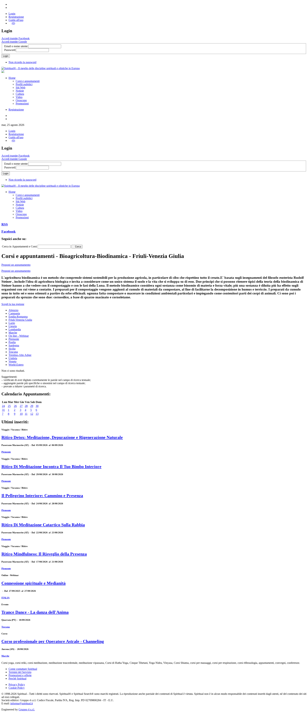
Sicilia (12, 348)
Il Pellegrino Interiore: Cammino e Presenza (42, 495)
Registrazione (16, 16)
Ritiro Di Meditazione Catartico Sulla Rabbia (43, 524)
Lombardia (15, 329)
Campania (14, 313)
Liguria (13, 326)
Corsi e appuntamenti (28, 81)
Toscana (13, 351)
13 (37, 413)
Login (12, 13)
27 (21, 405)
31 (3, 409)
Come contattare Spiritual (23, 668)
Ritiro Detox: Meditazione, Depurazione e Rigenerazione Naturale (62, 437)
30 (37, 405)
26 (15, 405)
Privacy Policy (17, 684)
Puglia (12, 342)
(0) (13, 23)
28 (26, 405)
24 (3, 405)
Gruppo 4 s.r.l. (27, 709)
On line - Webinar (19, 335)
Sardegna (14, 345)
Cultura (20, 93)
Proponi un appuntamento (15, 264)
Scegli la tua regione (12, 304)
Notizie (20, 90)
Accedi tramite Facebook (15, 38)
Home (12, 77)
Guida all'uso (16, 20)
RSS (4, 224)
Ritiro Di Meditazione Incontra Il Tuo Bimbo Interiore (51, 466)
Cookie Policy (17, 687)
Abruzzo (13, 310)
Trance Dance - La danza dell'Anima (35, 612)
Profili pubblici (24, 84)
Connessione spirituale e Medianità (33, 583)
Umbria (13, 358)
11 (26, 413)
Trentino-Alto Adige (20, 355)
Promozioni (22, 103)
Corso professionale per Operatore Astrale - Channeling (52, 641)
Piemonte (14, 339)
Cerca (78, 246)
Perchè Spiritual (17, 678)
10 (21, 413)
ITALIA (5, 597)
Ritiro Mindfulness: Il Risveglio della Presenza (44, 554)
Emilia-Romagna (18, 316)
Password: (10, 49)
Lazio (12, 323)
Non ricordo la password (22, 62)
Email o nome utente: (16, 46)
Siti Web (20, 87)
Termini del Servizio (20, 672)
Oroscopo (21, 100)
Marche (13, 332)
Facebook (8, 231)
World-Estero (16, 364)
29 (31, 405)
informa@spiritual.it (21, 703)
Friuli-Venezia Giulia (20, 319)
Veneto (12, 361)
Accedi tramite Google (14, 41)
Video (19, 97)
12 (31, 413)
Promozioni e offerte (20, 675)
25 (9, 405)
